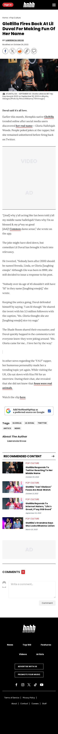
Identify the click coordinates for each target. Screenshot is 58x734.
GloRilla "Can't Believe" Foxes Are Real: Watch (39, 488)
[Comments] (34, 51)
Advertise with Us (27, 666)
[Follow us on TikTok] (35, 684)
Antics (7, 428)
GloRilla (49, 116)
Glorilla (16, 423)
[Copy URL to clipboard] (27, 51)
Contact (24, 703)
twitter (42, 423)
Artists (40, 654)
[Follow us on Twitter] (29, 684)
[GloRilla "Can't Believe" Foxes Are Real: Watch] (12, 487)
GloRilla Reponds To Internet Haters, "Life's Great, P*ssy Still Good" (39, 506)
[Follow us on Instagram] (22, 684)
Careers (35, 703)
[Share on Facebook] (5, 51)
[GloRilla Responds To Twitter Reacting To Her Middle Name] (12, 467)
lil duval (29, 423)
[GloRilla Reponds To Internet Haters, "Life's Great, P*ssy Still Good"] (12, 504)
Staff (44, 703)
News (17, 428)
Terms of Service (11, 697)
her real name (24, 125)
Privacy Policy (29, 697)
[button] (29, 4)
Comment (47, 603)
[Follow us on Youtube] (41, 684)
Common (15, 229)
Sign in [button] (8, 4)
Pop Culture (15, 17)
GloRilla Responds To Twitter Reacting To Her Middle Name (39, 470)
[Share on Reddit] (20, 51)
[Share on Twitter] (12, 51)
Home (5, 17)
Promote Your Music (29, 674)
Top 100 (27, 644)
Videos (23, 654)
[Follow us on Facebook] (16, 684)
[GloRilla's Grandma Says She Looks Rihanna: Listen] (12, 523)
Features (46, 644)
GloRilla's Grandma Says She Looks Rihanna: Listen (40, 524)
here (22, 397)
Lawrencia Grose (15, 40)
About (14, 703)
